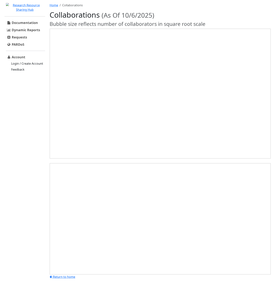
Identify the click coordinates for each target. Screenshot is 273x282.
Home (54, 5)
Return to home (63, 277)
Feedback (18, 69)
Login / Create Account (27, 63)
